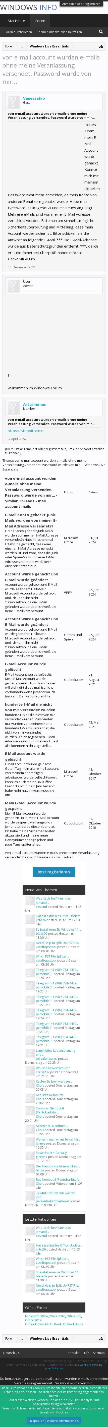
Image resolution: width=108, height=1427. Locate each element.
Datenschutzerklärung (92, 1361)
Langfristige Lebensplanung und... (55, 1052)
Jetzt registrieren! (54, 872)
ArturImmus (34, 404)
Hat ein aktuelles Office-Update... (59, 916)
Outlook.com (34, 1324)
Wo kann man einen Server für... (58, 1139)
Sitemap (99, 1353)
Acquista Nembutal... (50, 1095)
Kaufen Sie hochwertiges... (54, 1081)
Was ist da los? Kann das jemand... (53, 900)
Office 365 (74, 1316)
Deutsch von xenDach (62, 1364)
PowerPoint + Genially (51, 1153)
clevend (41, 907)
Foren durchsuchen (18, 32)
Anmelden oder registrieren (81, 4)
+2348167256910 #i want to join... (55, 1195)
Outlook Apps (73, 1324)
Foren (40, 20)
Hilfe (86, 1353)
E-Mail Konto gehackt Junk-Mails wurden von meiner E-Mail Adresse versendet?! (31, 520)
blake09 (41, 933)
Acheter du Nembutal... (52, 1126)
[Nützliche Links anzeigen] (101, 46)
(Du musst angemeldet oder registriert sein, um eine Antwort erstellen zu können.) (54, 451)
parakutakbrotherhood (52, 1201)
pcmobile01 (44, 974)
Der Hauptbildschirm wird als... (58, 1166)
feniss (40, 1170)
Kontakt (73, 1353)
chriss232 (42, 1072)
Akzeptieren (36, 1420)
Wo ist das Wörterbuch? (53, 1068)
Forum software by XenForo (25, 1364)
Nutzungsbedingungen (59, 1361)
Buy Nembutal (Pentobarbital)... (58, 1179)
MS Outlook (53, 1324)
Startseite (16, 20)
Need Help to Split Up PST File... (58, 943)
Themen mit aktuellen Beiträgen (59, 32)
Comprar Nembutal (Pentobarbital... (50, 1110)
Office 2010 (57, 1316)
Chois (40, 1085)
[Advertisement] (45, 153)
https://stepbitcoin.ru (26, 430)
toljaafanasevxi (46, 1058)
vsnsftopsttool (46, 947)
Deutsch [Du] (12, 1353)
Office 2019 (33, 1320)
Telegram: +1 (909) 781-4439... (57, 970)
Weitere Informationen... (63, 1420)
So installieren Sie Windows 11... (58, 929)
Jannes (40, 1143)
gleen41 (41, 1157)
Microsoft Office (36, 1316)
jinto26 (41, 920)
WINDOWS (28, 7)
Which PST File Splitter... (52, 956)
